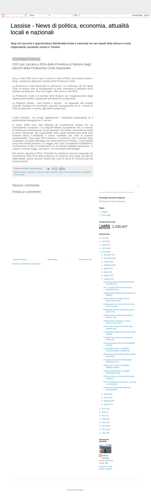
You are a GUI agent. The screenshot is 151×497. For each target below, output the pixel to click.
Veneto (21, 174)
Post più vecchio (85, 260)
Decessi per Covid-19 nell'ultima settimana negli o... (116, 366)
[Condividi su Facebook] (61, 168)
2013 (104, 429)
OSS (61, 172)
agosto (107, 268)
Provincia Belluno (70, 172)
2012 (104, 433)
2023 (104, 241)
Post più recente (19, 260)
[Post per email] (48, 168)
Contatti (104, 212)
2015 (104, 422)
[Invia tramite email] (52, 168)
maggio (107, 279)
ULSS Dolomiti (86, 172)
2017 (104, 416)
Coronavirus (31, 172)
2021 (104, 248)
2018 (104, 412)
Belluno (23, 172)
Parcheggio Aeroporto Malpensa (112, 201)
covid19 (46, 172)
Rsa (78, 172)
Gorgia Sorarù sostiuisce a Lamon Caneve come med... (117, 322)
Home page (52, 260)
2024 (104, 238)
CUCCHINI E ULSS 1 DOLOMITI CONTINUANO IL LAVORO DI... (117, 350)
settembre (108, 265)
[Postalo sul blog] (55, 168)
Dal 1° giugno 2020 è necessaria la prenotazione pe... (118, 288)
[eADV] (138, 186)
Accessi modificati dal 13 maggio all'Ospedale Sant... (117, 372)
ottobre (107, 262)
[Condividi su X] (58, 168)
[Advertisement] (117, 102)
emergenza (54, 172)
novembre (108, 258)
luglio (106, 272)
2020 (104, 252)
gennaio (107, 404)
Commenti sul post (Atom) (30, 264)
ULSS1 (16, 174)
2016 (104, 419)
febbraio (107, 401)
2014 (104, 426)
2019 (104, 409)
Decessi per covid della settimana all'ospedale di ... (117, 389)
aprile (106, 394)
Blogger (80, 490)
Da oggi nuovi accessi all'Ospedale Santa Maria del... (118, 361)
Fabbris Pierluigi (105, 457)
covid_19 (39, 172)
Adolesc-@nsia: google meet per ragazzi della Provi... (117, 300)
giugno (107, 275)
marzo (106, 397)
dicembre (108, 255)
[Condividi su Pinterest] (63, 168)
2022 (104, 245)
